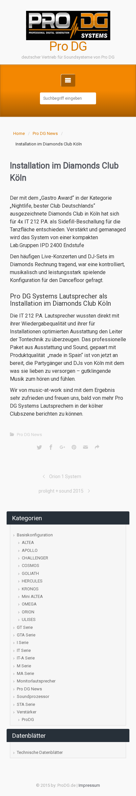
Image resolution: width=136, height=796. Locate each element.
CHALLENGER (35, 557)
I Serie (22, 642)
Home (19, 133)
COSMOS (30, 565)
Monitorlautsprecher (36, 681)
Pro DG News (45, 133)
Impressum (89, 785)
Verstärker (26, 711)
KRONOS (30, 588)
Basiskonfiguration (35, 534)
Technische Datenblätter (40, 752)
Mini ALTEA (32, 596)
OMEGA (29, 604)
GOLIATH (30, 573)
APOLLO (30, 550)
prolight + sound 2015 (61, 491)
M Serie (24, 665)
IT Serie (24, 650)
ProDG (28, 719)
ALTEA (28, 542)
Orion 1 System (65, 476)
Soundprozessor (33, 696)
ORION (28, 611)
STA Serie (26, 704)
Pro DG (68, 46)
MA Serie (25, 673)
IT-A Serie (26, 657)
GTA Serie (26, 634)
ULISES (29, 619)
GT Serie (25, 627)
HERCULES (32, 580)
